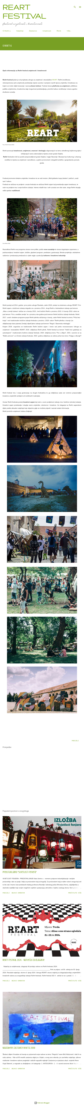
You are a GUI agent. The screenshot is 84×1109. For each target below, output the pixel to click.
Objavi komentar (18, 893)
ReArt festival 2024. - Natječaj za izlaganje (24, 960)
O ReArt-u (7, 31)
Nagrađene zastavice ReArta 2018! (19, 1047)
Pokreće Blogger (43, 1103)
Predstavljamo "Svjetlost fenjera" (20, 872)
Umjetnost (47, 31)
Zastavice (33, 31)
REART (54, 80)
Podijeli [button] (75, 741)
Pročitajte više (74, 893)
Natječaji (19, 31)
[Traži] (75, 4)
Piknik (59, 31)
